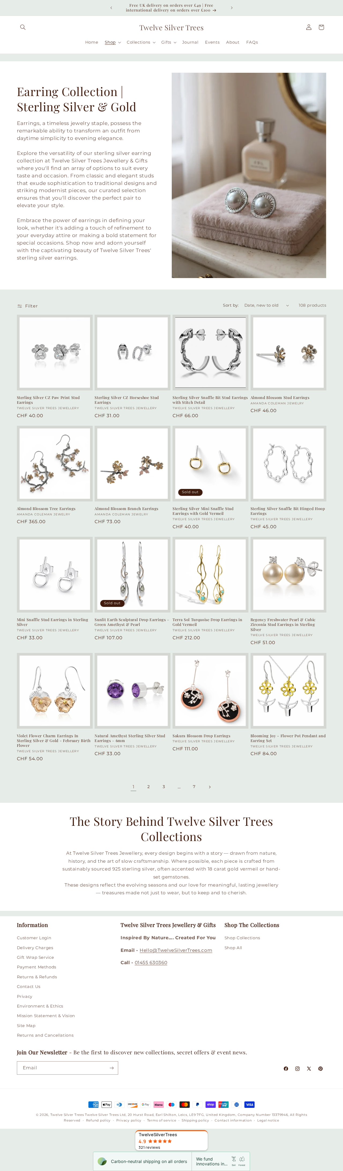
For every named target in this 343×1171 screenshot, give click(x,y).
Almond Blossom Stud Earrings (280, 397)
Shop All (233, 947)
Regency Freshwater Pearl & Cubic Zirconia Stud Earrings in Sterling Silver (283, 624)
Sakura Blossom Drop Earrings (201, 735)
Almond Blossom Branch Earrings (126, 508)
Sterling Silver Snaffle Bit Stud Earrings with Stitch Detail (210, 400)
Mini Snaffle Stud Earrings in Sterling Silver (52, 622)
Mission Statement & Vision (46, 1015)
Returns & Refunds (37, 977)
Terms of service (161, 1120)
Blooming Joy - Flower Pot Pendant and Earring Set (288, 738)
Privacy (24, 996)
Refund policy (98, 1120)
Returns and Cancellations (45, 1035)
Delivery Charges (35, 947)
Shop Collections (242, 938)
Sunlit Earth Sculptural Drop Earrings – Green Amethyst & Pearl (132, 622)
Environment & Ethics (40, 1006)
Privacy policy (128, 1120)
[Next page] (209, 787)
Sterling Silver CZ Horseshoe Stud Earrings (127, 400)
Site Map (26, 1025)
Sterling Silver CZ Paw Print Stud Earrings (48, 400)
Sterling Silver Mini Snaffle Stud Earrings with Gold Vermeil (203, 511)
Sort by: (230, 305)
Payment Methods (36, 967)
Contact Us (28, 986)
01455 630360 (151, 962)
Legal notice (268, 1120)
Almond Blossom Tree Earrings (46, 508)
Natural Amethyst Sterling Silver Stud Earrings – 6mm (130, 738)
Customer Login (34, 938)
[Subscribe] (111, 1067)
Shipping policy (195, 1120)
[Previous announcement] (111, 7)
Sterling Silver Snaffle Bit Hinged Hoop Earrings (288, 511)
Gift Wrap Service (35, 957)
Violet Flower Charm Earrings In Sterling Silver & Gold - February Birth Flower (54, 740)
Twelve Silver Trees (67, 1115)
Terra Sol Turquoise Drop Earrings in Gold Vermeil (208, 622)
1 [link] (134, 786)
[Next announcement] (232, 7)
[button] (23, 27)
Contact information (233, 1120)
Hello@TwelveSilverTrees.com (176, 950)
